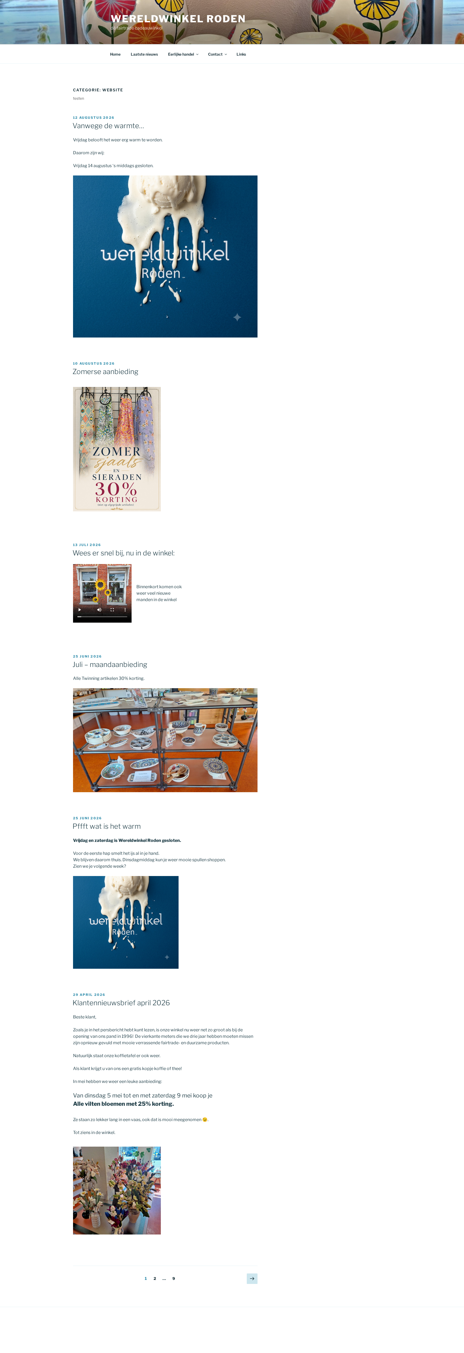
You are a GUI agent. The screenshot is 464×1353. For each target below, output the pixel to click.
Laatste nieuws (144, 54)
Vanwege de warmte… (108, 125)
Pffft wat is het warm (107, 826)
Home (115, 54)
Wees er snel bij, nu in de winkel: (124, 553)
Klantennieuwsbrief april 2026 (121, 1003)
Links (241, 54)
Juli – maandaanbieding (110, 664)
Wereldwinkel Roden (178, 19)
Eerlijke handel (181, 54)
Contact (215, 54)
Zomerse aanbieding (105, 371)
